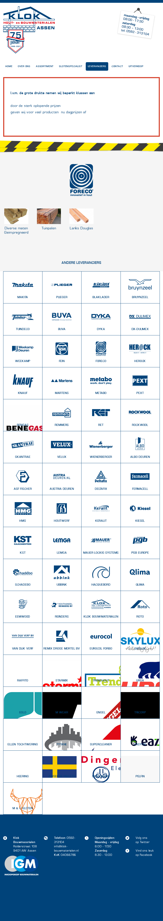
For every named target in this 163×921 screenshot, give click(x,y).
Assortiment (44, 66)
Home (8, 66)
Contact (117, 66)
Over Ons (24, 66)
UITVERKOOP (136, 66)
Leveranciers (97, 66)
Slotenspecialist (70, 66)
